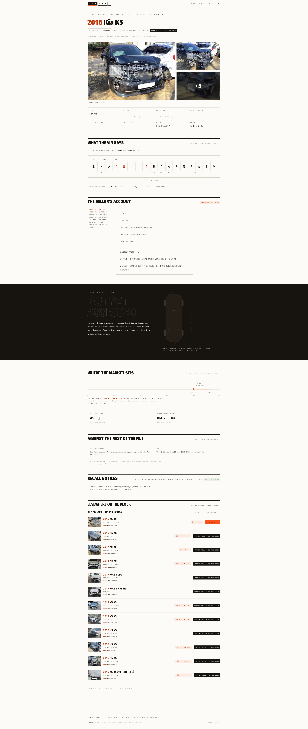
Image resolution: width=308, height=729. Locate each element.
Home (193, 3)
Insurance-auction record (100, 15)
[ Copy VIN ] (154, 180)
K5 (123, 15)
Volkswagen (144, 718)
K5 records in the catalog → (101, 685)
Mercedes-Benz (113, 718)
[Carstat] (99, 4)
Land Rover (154, 718)
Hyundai (99, 718)
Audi (128, 718)
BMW (123, 718)
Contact (211, 3)
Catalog (201, 3)
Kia (117, 15)
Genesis (135, 718)
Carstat (90, 722)
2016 (130, 15)
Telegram (210, 723)
